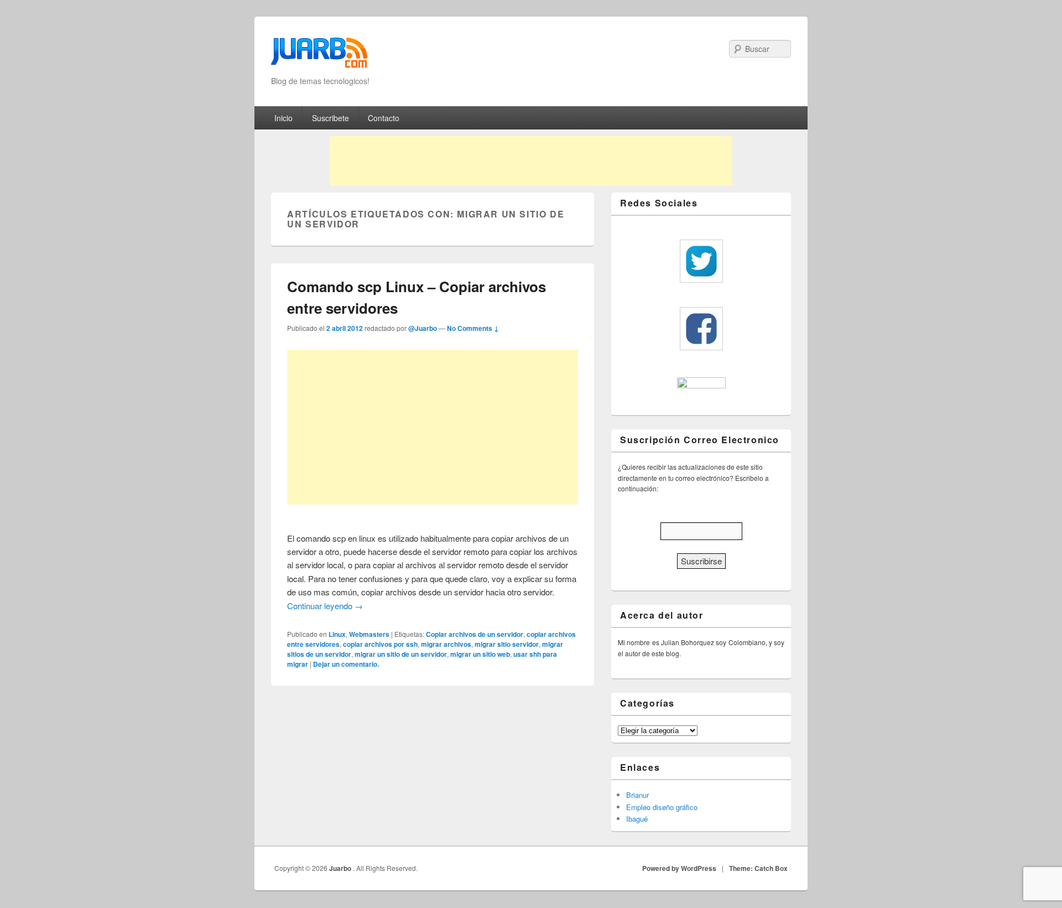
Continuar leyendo (325, 605)
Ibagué (637, 818)
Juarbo (341, 868)
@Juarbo (422, 328)
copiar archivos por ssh (380, 644)
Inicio (283, 117)
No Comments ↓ (473, 328)
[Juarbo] (319, 56)
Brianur (637, 795)
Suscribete (330, 117)
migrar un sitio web (480, 654)
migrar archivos (446, 644)
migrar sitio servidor (507, 644)
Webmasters (369, 634)
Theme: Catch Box (758, 868)
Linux (337, 634)
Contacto (383, 117)
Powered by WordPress (679, 868)
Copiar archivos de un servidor (474, 634)
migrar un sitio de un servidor (401, 654)
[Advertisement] (531, 161)
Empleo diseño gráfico (661, 807)
